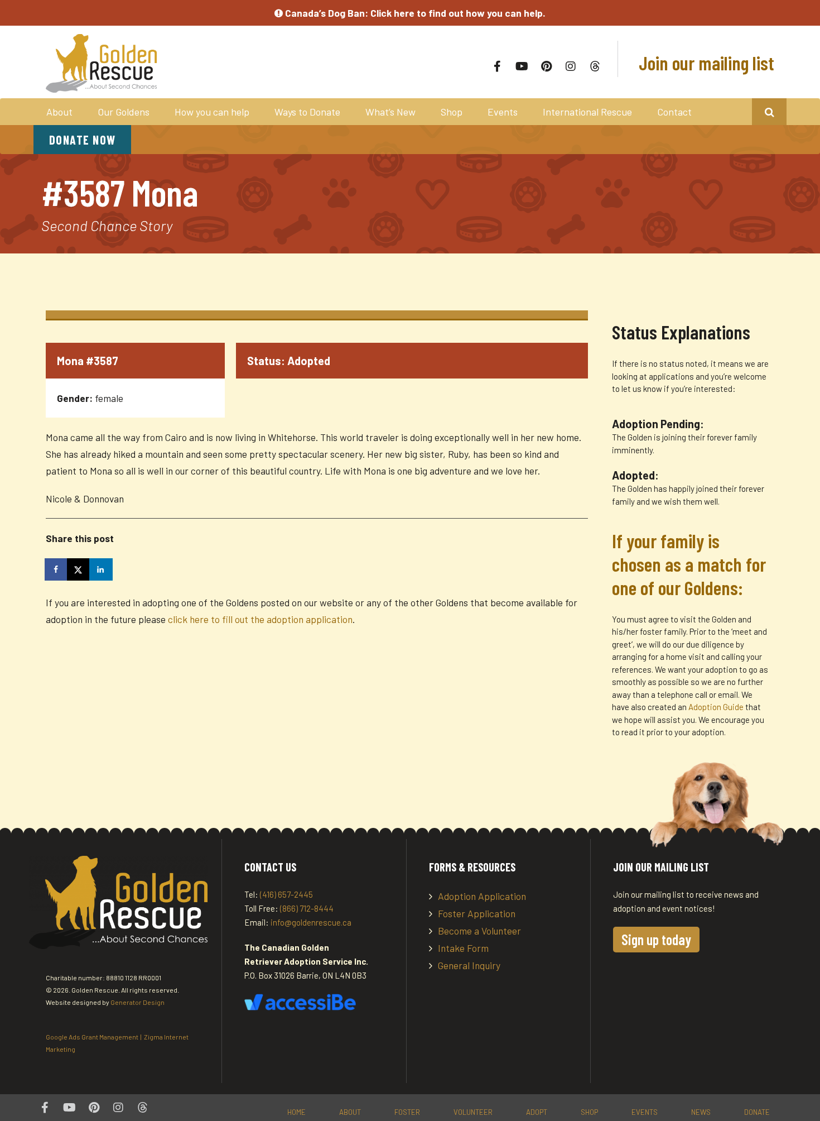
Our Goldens (123, 112)
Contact (674, 112)
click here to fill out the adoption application (260, 619)
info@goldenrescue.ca (311, 922)
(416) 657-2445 (286, 894)
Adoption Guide (716, 707)
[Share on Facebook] (57, 569)
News (701, 1112)
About (59, 112)
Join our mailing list (704, 62)
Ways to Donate (307, 112)
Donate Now (82, 139)
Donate (757, 1112)
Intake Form (463, 948)
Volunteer (473, 1112)
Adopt (536, 1112)
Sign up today (656, 939)
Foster (407, 1112)
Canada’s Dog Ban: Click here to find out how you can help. (414, 13)
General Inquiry (469, 965)
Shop (451, 112)
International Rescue (587, 112)
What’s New (390, 112)
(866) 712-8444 (307, 908)
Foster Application (476, 913)
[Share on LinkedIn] (101, 569)
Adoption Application (482, 896)
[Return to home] (193, 63)
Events (503, 112)
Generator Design (137, 1002)
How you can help (212, 112)
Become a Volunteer (479, 930)
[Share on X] (79, 569)
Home (296, 1112)
